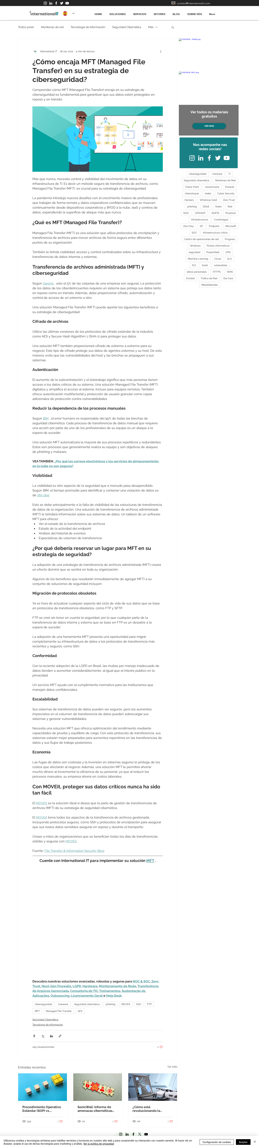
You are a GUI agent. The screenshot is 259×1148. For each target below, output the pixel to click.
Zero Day (188, 226)
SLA (229, 258)
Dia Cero (228, 278)
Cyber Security (226, 193)
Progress (230, 239)
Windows (195, 245)
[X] (140, 1134)
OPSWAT (200, 213)
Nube (218, 206)
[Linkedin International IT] (51, 3)
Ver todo (172, 1066)
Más (151, 27)
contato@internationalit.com (193, 3)
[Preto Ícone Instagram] (121, 1134)
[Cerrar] (255, 1142)
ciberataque (192, 193)
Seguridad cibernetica (87, 1004)
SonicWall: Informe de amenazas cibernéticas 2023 (95, 1109)
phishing (110, 1004)
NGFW (215, 213)
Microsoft (230, 226)
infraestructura (199, 219)
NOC (186, 213)
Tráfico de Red (209, 278)
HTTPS (217, 271)
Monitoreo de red (52, 27)
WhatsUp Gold (208, 200)
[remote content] (97, 921)
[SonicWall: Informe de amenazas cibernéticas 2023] (97, 1087)
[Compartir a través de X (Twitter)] (42, 1036)
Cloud (217, 258)
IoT (201, 226)
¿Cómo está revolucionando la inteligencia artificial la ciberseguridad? (149, 1109)
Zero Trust (229, 200)
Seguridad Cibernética (126, 27)
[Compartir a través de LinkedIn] (51, 1036)
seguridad (194, 252)
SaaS (205, 265)
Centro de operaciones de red (201, 239)
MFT (37, 1011)
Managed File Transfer (59, 1011)
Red (230, 206)
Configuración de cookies (217, 1142)
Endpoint (214, 226)
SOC (194, 232)
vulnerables (220, 265)
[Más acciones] (161, 51)
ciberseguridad (43, 1004)
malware (63, 1004)
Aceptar (243, 1142)
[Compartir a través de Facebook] (34, 1036)
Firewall (229, 186)
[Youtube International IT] (67, 3)
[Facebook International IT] (56, 3)
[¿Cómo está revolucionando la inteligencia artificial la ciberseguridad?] (152, 1087)
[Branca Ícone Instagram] (45, 3)
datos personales (197, 271)
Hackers (189, 200)
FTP (149, 1004)
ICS (194, 265)
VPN (228, 252)
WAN (230, 271)
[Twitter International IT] (62, 3)
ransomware (212, 186)
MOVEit (125, 1004)
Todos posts (26, 27)
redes (208, 193)
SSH (138, 1004)
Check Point (192, 186)
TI (229, 173)
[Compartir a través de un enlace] (60, 1036)
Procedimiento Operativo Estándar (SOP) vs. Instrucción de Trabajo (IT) (42, 1109)
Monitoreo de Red (225, 180)
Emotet (190, 278)
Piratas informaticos (218, 245)
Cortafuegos (221, 219)
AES (80, 1011)
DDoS (206, 206)
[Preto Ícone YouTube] (146, 1134)
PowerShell (212, 252)
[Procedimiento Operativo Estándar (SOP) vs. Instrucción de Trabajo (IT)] (42, 1087)
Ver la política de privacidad (98, 1143)
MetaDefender (209, 284)
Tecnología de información (88, 27)
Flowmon (230, 213)
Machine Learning (198, 258)
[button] (172, 27)
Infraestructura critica (215, 232)
